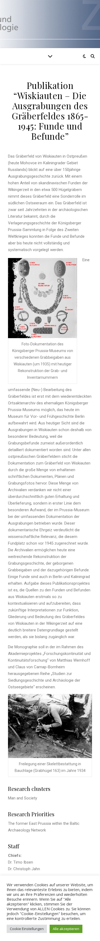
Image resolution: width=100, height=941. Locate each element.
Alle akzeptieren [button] (66, 928)
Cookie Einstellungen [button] (27, 928)
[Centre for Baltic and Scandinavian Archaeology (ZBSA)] (50, 24)
